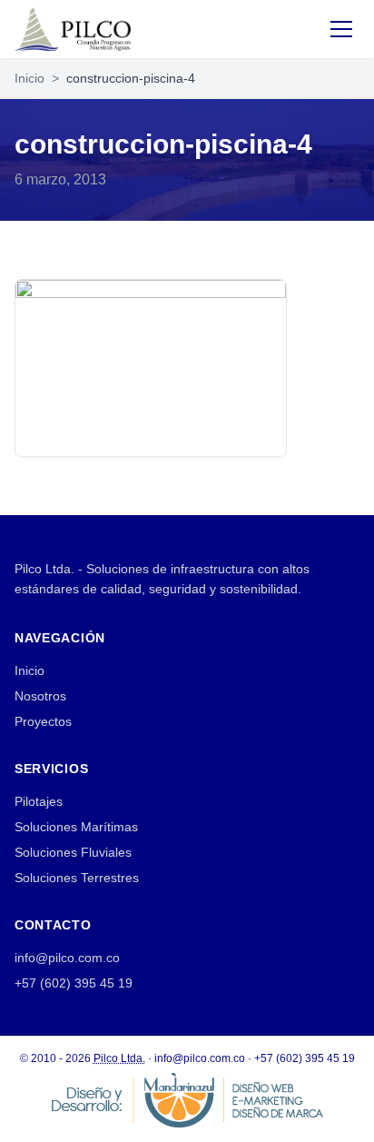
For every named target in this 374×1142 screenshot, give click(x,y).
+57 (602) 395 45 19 (74, 983)
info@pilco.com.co (67, 957)
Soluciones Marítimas (76, 826)
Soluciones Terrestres (77, 877)
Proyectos (43, 721)
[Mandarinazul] (187, 1099)
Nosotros (40, 696)
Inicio (29, 78)
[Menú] (341, 29)
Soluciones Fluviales (73, 852)
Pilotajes (39, 801)
